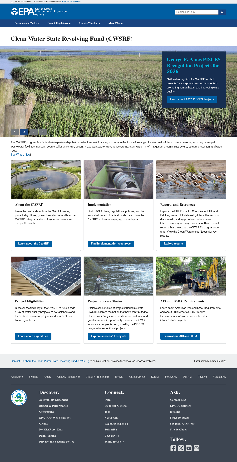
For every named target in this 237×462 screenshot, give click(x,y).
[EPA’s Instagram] (196, 448)
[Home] (38, 11)
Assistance (17, 377)
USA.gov (110, 435)
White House (113, 441)
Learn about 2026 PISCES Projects (192, 99)
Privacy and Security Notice (56, 441)
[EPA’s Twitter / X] (181, 448)
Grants (43, 423)
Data (108, 400)
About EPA (114, 23)
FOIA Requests (179, 417)
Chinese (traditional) (97, 377)
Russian (187, 377)
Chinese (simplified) (68, 377)
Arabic (47, 377)
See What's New (20, 155)
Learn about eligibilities (33, 336)
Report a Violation (88, 23)
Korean (155, 377)
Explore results (173, 244)
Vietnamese (219, 377)
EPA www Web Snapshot (55, 417)
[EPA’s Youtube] (189, 448)
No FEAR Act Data (51, 429)
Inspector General (116, 405)
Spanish (33, 377)
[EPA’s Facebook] (173, 448)
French (119, 377)
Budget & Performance (53, 405)
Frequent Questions (182, 423)
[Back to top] (228, 453)
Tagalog (202, 377)
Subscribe (111, 429)
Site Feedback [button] (178, 429)
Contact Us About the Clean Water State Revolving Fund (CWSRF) (50, 361)
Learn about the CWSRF (33, 244)
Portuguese (171, 377)
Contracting (46, 411)
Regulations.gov (114, 423)
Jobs (107, 411)
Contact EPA (178, 400)
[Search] (222, 12)
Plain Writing (47, 435)
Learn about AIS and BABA (180, 336)
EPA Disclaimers (180, 405)
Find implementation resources (111, 244)
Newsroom (111, 417)
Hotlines (175, 411)
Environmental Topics (26, 23)
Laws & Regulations (58, 23)
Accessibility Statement (53, 400)
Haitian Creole (137, 377)
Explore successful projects (108, 336)
